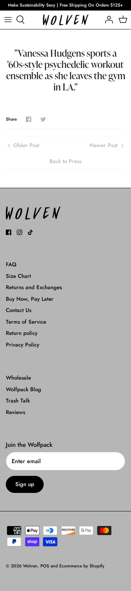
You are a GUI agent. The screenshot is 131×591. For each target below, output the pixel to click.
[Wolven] (65, 19)
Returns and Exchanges (34, 287)
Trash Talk (18, 401)
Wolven (30, 566)
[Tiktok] (30, 232)
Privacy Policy (22, 345)
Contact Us (18, 310)
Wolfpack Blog (23, 389)
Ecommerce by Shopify (81, 566)
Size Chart (18, 276)
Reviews (15, 412)
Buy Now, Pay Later (29, 299)
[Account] (107, 20)
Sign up (24, 484)
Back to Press (65, 161)
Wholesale (18, 378)
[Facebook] (8, 232)
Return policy (21, 333)
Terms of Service (26, 322)
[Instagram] (19, 232)
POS (44, 566)
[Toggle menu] (8, 20)
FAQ (11, 264)
